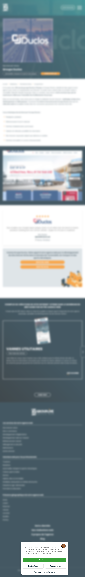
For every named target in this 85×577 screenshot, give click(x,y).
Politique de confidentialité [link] (45, 572)
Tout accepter (44, 560)
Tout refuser (33, 566)
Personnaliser (56, 566)
